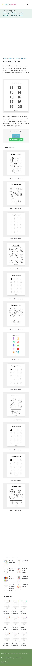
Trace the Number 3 (16, 450)
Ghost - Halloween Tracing (23, 645)
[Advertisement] (16, 37)
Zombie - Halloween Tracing (15, 613)
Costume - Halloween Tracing (23, 629)
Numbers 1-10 (16, 359)
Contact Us (4, 662)
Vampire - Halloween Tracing (15, 629)
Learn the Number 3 (16, 510)
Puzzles (21, 13)
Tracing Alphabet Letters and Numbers (12, 588)
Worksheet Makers (17, 15)
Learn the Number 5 (16, 208)
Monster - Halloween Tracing (23, 613)
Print (17, 136)
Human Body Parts (24, 570)
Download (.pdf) (17, 140)
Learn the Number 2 (16, 420)
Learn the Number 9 (16, 329)
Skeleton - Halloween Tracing (15, 645)
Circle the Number (16, 269)
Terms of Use (19, 658)
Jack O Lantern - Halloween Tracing (6, 629)
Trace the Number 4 (16, 299)
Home (3, 658)
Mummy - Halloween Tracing (6, 613)
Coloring (6, 13)
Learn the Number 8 (16, 178)
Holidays (6, 15)
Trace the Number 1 (16, 238)
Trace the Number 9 (16, 389)
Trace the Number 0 (16, 480)
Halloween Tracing (6, 644)
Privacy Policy (10, 658)
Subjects (13, 13)
